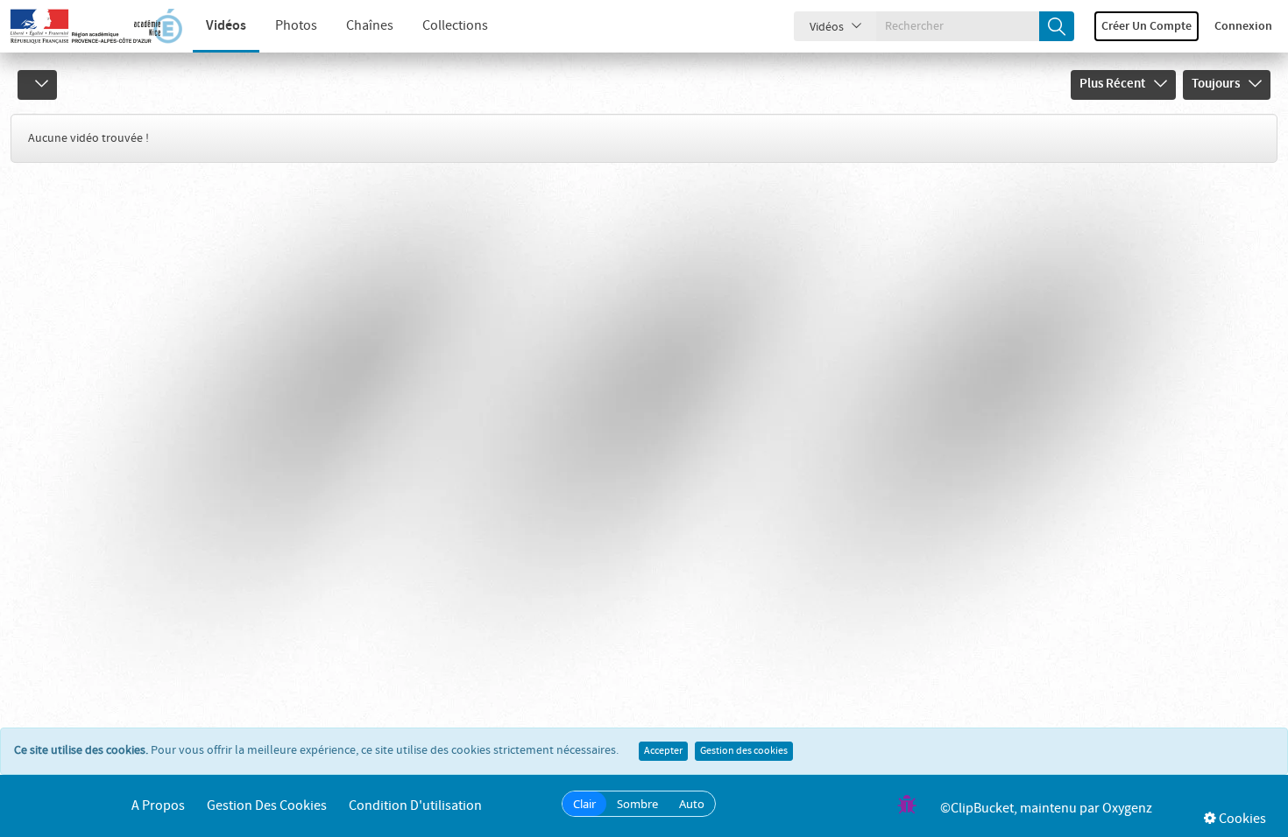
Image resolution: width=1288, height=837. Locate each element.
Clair (584, 804)
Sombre (637, 804)
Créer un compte (1146, 26)
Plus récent (1112, 84)
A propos (158, 806)
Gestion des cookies (744, 751)
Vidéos (226, 26)
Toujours (1216, 84)
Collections (455, 26)
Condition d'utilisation (415, 806)
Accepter (663, 751)
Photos (296, 26)
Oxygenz (1127, 808)
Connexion (1243, 26)
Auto (691, 804)
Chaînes (369, 26)
